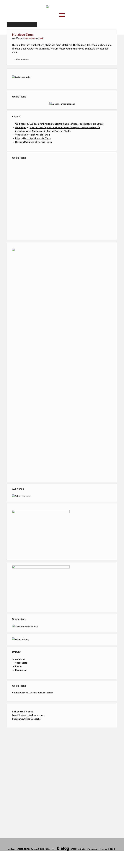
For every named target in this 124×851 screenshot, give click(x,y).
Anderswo (20, 659)
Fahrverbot (92, 849)
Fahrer (18, 666)
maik (41, 38)
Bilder (48, 849)
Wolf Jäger (20, 124)
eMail (73, 849)
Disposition (20, 670)
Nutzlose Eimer (23, 35)
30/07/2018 (30, 38)
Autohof (35, 849)
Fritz (17, 138)
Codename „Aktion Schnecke (26, 719)
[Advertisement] (62, 199)
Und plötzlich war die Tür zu (36, 135)
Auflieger (12, 849)
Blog (53, 849)
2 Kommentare (21, 59)
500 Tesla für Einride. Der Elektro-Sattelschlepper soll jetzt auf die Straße (66, 124)
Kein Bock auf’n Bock (22, 711)
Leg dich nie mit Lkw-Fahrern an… (28, 715)
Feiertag (103, 849)
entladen (82, 849)
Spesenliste (21, 663)
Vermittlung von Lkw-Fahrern (26, 692)
